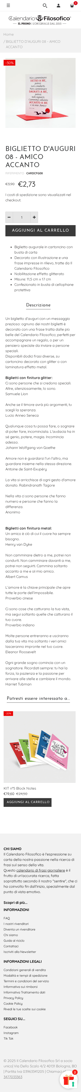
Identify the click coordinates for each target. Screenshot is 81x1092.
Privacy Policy (13, 998)
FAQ (7, 918)
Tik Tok (8, 1038)
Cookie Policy (13, 1004)
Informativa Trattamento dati (24, 992)
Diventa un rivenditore (19, 929)
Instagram (11, 1033)
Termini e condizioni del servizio (26, 981)
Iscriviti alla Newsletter (20, 952)
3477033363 (13, 1077)
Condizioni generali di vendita (25, 970)
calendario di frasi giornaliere (40, 870)
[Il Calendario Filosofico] (40, 19)
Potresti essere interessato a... (38, 698)
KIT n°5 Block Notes (20, 788)
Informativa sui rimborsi (21, 987)
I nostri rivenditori (16, 924)
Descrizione (38, 305)
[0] (72, 5)
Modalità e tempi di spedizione (25, 976)
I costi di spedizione (21, 194)
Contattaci (11, 946)
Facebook (11, 1027)
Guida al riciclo (14, 941)
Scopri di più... (15, 902)
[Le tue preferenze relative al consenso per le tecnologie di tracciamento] (73, 1084)
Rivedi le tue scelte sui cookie (25, 1009)
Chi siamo (11, 935)
